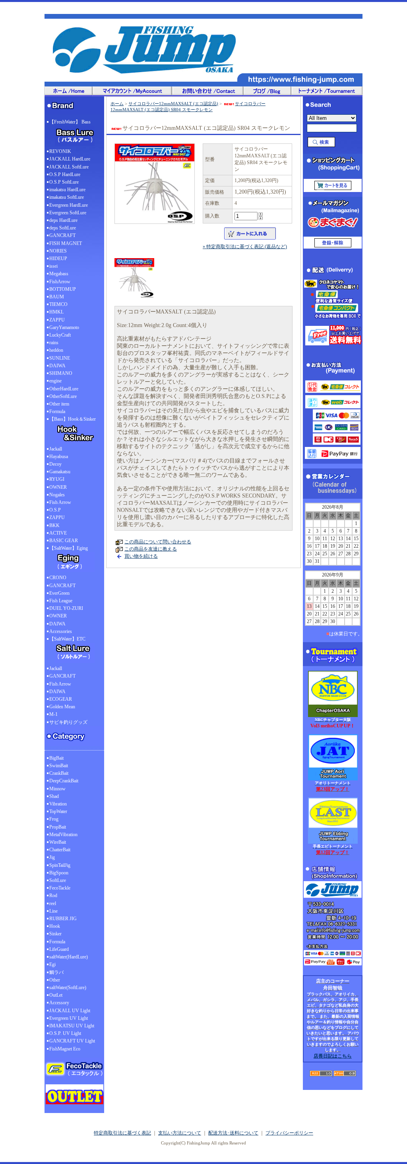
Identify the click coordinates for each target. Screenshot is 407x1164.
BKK (54, 525)
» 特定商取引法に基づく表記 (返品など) (245, 246)
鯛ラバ (56, 972)
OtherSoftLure (63, 396)
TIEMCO (58, 304)
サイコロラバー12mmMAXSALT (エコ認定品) (173, 103)
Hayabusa (58, 456)
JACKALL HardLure (69, 159)
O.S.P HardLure (64, 174)
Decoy (55, 464)
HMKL (56, 312)
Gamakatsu (59, 471)
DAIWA (57, 365)
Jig (52, 857)
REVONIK (60, 151)
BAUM (56, 297)
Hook (54, 926)
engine (55, 381)
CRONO (57, 577)
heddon (56, 350)
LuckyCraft (60, 335)
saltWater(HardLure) (68, 957)
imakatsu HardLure (67, 189)
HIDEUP (58, 258)
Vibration (58, 804)
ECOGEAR (60, 699)
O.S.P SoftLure (64, 182)
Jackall (55, 449)
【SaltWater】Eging (68, 548)
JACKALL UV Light (69, 1010)
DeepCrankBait (63, 781)
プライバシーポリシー (289, 1133)
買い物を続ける (141, 556)
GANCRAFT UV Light (72, 1041)
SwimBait (58, 765)
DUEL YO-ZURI (66, 608)
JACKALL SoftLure (69, 167)
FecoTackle (59, 888)
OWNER (58, 487)
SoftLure (57, 880)
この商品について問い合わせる (157, 542)
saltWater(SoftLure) (67, 987)
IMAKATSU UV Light (71, 1026)
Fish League (60, 601)
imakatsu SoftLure (66, 197)
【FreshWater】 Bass (70, 122)
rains (53, 342)
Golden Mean (62, 706)
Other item (59, 404)
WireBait (57, 842)
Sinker (55, 934)
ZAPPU (57, 320)
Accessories (60, 631)
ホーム (117, 103)
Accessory (59, 1002)
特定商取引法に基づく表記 (122, 1133)
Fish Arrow (60, 502)
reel (52, 903)
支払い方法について (179, 1133)
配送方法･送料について (233, 1133)
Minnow (57, 789)
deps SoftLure (62, 228)
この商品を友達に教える (150, 549)
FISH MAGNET (65, 243)
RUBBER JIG (63, 918)
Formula (57, 411)
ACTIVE (58, 533)
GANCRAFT (62, 235)
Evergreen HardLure (68, 205)
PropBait (57, 827)
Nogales (57, 495)
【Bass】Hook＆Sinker (72, 419)
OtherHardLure (63, 389)
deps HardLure (63, 220)
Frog (53, 819)
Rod (53, 895)
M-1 (53, 714)
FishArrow (59, 281)
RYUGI (56, 479)
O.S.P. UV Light (65, 1033)
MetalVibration (63, 834)
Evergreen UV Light (68, 1018)
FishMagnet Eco (64, 1049)
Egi (52, 964)
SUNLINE (59, 358)
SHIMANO (60, 373)
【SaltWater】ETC (67, 639)
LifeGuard (59, 949)
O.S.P (55, 510)
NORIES (58, 251)
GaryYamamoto (64, 327)
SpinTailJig (59, 865)
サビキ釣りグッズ (68, 722)
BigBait (56, 758)
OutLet (55, 995)
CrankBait (58, 773)
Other (54, 980)
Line (53, 911)
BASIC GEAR (63, 540)
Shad (54, 796)
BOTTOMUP (62, 289)
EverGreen (59, 593)
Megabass (58, 273)
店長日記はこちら (333, 1056)
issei (53, 266)
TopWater (58, 811)
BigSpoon (58, 873)
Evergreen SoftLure (67, 213)
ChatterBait (59, 849)
